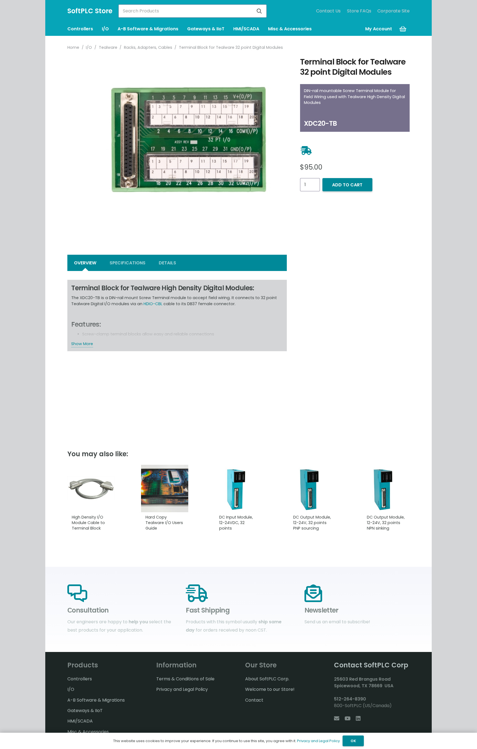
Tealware (108, 47)
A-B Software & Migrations (96, 700)
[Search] (259, 11)
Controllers (79, 679)
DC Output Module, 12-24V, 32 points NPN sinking (386, 522)
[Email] (336, 718)
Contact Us (328, 11)
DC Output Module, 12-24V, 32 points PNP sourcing (312, 522)
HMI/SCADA (80, 721)
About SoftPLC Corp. (267, 679)
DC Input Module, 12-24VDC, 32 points (236, 522)
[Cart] (403, 29)
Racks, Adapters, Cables (148, 47)
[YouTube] (347, 718)
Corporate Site (393, 11)
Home (73, 47)
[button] (96, 29)
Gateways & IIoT (85, 710)
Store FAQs (359, 11)
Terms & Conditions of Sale (185, 679)
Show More (82, 344)
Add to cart (347, 185)
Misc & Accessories (88, 732)
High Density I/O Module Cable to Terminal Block (88, 522)
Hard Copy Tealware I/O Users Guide (164, 522)
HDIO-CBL (153, 304)
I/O (89, 47)
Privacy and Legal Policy (182, 689)
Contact (254, 700)
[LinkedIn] (358, 718)
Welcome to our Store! (270, 689)
